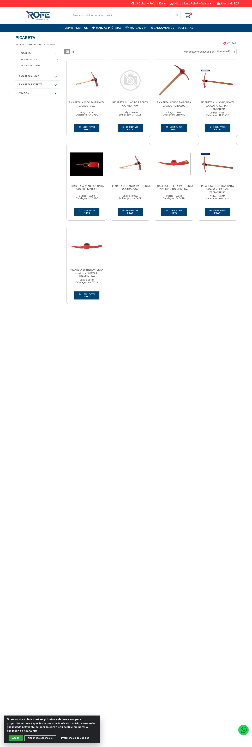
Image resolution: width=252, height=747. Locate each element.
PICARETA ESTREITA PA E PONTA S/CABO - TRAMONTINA (174, 187)
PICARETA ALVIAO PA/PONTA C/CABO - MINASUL (174, 104)
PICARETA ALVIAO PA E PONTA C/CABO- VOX (87, 104)
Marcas (24, 92)
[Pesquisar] (177, 15)
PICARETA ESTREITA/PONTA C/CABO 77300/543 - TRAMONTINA (217, 189)
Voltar (231, 43)
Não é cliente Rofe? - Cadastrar (193, 3)
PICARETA (25, 53)
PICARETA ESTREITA (30, 84)
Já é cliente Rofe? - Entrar (150, 3)
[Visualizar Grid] (67, 51)
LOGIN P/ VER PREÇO (88, 128)
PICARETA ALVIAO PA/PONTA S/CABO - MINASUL (87, 187)
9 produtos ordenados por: (199, 51)
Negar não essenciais (40, 738)
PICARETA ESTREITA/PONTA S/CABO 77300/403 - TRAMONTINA (86, 273)
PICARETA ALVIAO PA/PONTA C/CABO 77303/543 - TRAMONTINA (218, 106)
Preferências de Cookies (75, 738)
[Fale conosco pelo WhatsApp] (243, 730)
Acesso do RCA (229, 3)
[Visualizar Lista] (73, 51)
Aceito (15, 738)
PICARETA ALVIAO (29, 76)
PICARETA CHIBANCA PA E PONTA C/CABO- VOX (130, 187)
